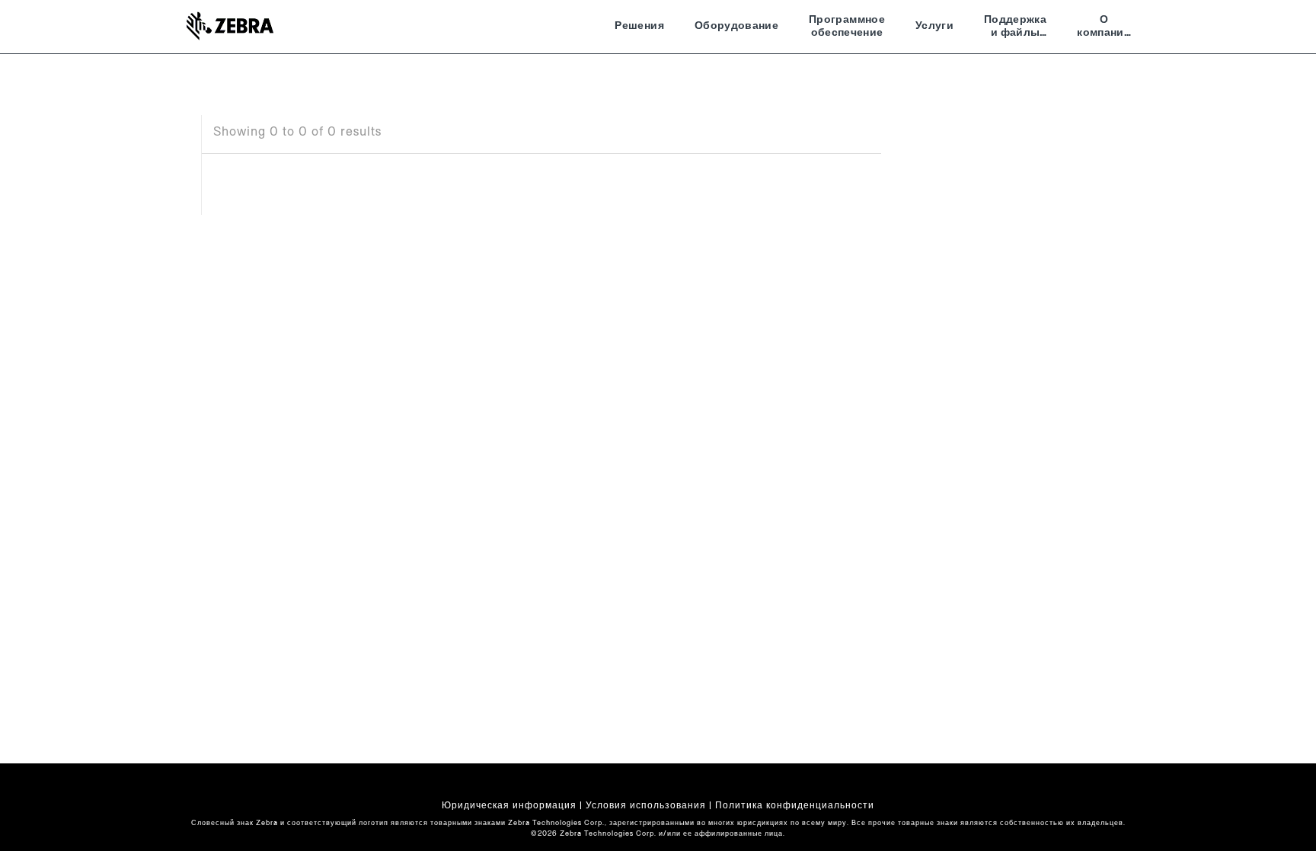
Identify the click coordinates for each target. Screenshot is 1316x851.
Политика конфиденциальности (794, 805)
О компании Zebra (1104, 28)
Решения (639, 26)
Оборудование (736, 26)
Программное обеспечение (847, 26)
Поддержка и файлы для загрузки (1015, 28)
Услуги (934, 26)
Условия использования (646, 805)
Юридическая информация (509, 805)
